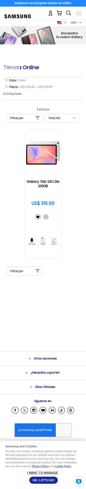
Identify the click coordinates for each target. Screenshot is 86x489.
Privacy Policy (40, 466)
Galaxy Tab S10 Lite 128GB (43, 184)
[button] (65, 22)
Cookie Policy (63, 466)
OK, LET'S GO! (43, 480)
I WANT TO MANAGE (42, 472)
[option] (38, 216)
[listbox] (43, 217)
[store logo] (17, 12)
